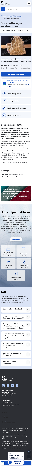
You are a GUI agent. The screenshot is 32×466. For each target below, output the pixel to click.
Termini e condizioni (8, 422)
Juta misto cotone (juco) (15, 65)
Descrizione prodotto (8, 31)
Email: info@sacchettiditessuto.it (11, 404)
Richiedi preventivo (16, 74)
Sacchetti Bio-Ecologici (15, 16)
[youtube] (17, 385)
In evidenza (5, 412)
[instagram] (3, 385)
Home (4, 16)
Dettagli (20, 31)
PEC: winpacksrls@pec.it (8, 405)
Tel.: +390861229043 (7, 402)
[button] (16, 309)
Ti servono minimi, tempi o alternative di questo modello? (14, 456)
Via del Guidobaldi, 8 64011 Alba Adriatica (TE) (9, 394)
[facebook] (8, 385)
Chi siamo (16, 239)
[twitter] (12, 385)
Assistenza (5, 417)
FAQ (27, 31)
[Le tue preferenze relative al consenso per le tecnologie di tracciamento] (2, 463)
